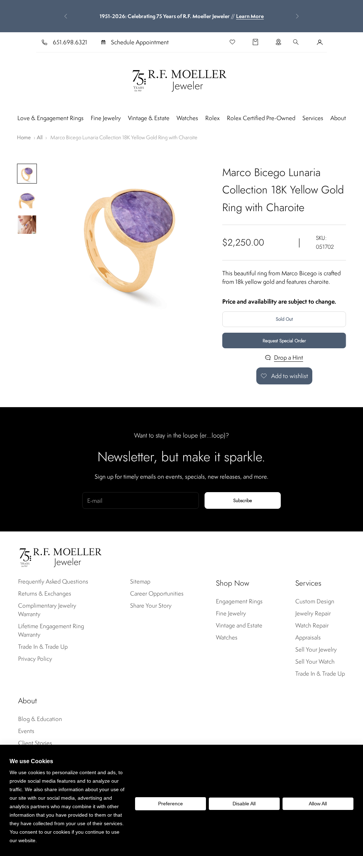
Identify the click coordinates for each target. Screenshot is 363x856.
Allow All (318, 803)
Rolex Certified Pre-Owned (261, 118)
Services (312, 118)
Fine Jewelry (106, 118)
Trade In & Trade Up (43, 647)
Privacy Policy (35, 659)
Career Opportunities (157, 593)
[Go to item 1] (27, 174)
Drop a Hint (288, 357)
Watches (187, 118)
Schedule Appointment (140, 42)
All (40, 137)
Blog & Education (40, 719)
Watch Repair (312, 625)
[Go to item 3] (27, 225)
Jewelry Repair (313, 613)
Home (24, 137)
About (338, 118)
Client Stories (35, 743)
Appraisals (308, 637)
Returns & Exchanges (44, 593)
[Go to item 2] (27, 199)
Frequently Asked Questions (53, 581)
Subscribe (242, 500)
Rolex (212, 118)
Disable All (244, 803)
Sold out (284, 319)
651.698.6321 (70, 42)
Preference (170, 803)
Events (26, 731)
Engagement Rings (239, 601)
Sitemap (140, 581)
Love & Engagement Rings (50, 118)
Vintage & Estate (148, 118)
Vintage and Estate (239, 625)
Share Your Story (151, 605)
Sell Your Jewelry (316, 649)
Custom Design (314, 601)
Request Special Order (284, 340)
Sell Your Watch (315, 661)
